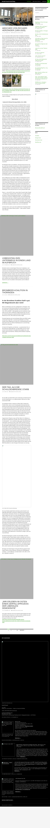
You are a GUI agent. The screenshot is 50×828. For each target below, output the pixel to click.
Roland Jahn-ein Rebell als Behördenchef (11, 740)
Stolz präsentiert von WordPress (7, 805)
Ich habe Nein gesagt (6, 774)
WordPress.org (38, 142)
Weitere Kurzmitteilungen (8, 800)
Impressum (44, 1)
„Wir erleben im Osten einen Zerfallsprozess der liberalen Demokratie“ (15, 604)
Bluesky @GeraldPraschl (40, 127)
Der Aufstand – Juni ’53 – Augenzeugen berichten (12, 796)
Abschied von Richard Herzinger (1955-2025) (14, 29)
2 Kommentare (19, 774)
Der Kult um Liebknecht (39, 52)
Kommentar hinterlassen (17, 32)
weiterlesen (5, 282)
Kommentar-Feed (38, 140)
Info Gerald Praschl (6, 717)
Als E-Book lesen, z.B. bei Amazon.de (22, 789)
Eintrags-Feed (38, 137)
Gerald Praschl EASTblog (8, 1)
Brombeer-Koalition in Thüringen (15, 291)
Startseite (29, 1)
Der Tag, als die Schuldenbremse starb (15, 388)
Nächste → (22, 630)
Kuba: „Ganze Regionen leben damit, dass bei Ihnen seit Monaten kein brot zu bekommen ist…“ (41, 77)
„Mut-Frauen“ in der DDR (7, 758)
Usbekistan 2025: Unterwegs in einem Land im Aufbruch (16, 260)
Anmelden (37, 135)
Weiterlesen (23, 756)
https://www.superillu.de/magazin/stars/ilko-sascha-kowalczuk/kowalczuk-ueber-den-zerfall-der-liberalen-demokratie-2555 (16, 621)
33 (17, 630)
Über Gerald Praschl (37, 1)
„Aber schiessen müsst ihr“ (40, 55)
